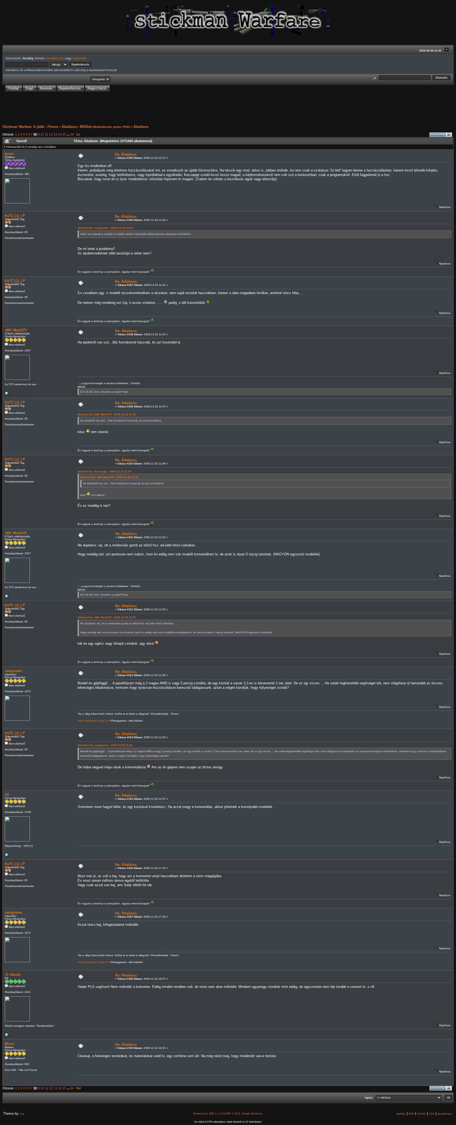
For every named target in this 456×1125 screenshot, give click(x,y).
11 (46, 134)
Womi (9, 1044)
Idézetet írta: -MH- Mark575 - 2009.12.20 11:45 (107, 414)
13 (55, 134)
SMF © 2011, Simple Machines (244, 1113)
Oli (7, 795)
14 (60, 134)
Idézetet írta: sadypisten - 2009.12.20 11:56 (105, 745)
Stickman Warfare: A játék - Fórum (30, 127)
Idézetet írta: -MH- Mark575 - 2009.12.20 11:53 (107, 617)
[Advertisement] (228, 108)
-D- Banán (13, 975)
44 (72, 134)
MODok (86, 127)
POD (126, 126)
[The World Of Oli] (7, 856)
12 (51, 134)
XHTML (421, 1113)
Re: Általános (125, 154)
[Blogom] (7, 394)
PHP (411, 1113)
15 (64, 134)
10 (42, 134)
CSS (431, 1113)
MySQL (401, 1113)
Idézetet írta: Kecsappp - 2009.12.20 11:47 (104, 471)
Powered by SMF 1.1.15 (208, 1113)
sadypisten (13, 671)
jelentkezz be (54, 58)
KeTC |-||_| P (15, 216)
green (117, 126)
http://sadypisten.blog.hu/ (93, 720)
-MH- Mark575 (16, 330)
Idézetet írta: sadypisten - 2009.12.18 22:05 (105, 227)
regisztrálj (79, 58)
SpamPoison (445, 1113)
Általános (69, 127)
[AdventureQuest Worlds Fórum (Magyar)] (7, 1036)
